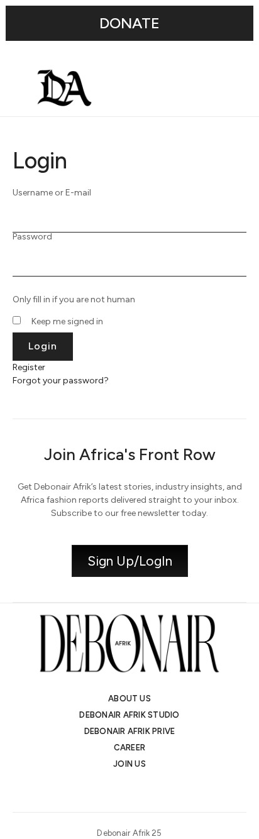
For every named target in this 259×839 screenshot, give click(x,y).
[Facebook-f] (163, 790)
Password (32, 237)
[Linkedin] (141, 790)
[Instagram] (95, 790)
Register (29, 367)
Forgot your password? (61, 380)
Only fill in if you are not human (74, 299)
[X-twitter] (118, 790)
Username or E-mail (52, 193)
